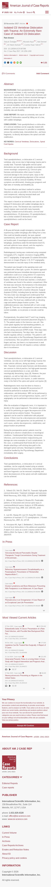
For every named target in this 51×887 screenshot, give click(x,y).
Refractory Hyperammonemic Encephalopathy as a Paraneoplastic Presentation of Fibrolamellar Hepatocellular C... (24, 571)
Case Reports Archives (12, 845)
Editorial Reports (10, 783)
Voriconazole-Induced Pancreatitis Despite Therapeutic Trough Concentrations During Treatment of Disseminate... (25, 555)
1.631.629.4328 (16, 813)
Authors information (10, 55)
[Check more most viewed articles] (44, 688)
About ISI (6, 854)
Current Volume (9, 833)
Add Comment (42, 73)
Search (30, 12)
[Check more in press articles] (44, 611)
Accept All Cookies (25, 725)
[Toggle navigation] (46, 12)
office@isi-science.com (19, 816)
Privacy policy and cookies (14, 858)
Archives (6, 841)
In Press (6, 837)
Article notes (23, 55)
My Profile (18, 12)
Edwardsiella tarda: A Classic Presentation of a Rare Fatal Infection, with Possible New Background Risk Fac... (25, 631)
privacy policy (13, 720)
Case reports (8, 787)
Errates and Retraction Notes (15, 849)
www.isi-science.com (17, 819)
